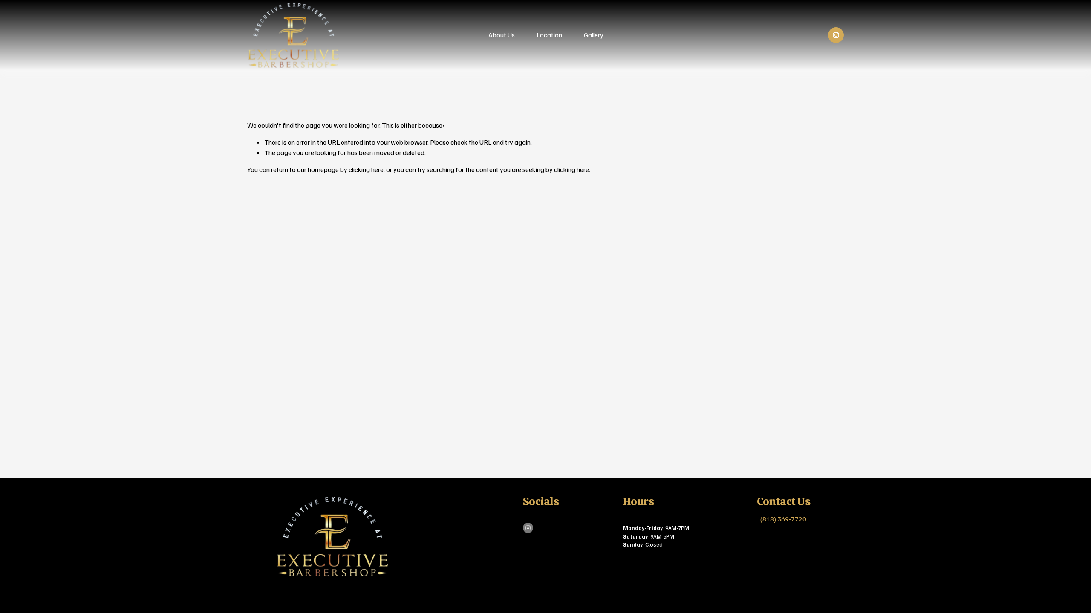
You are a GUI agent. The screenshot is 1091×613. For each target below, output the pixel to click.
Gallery (593, 35)
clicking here (366, 169)
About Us (501, 35)
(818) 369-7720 (783, 519)
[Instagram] (836, 35)
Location (549, 35)
